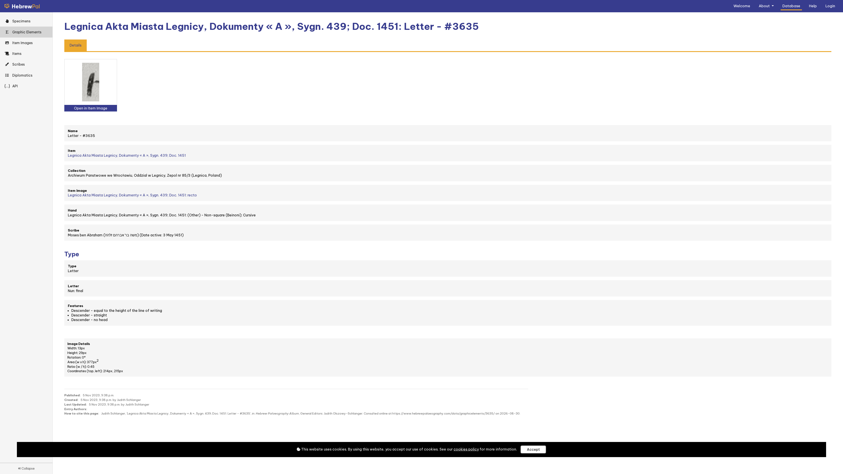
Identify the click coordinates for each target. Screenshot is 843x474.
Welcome (741, 6)
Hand (72, 210)
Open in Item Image (90, 108)
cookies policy (466, 449)
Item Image (77, 191)
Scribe (73, 230)
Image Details (78, 344)
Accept (533, 449)
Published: (72, 395)
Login (830, 6)
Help (813, 6)
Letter (73, 286)
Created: (71, 400)
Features (75, 306)
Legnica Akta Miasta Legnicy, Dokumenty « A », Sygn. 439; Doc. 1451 (127, 155)
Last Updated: (75, 404)
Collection (76, 171)
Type (72, 266)
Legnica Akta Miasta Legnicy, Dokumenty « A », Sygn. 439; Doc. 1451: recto (132, 195)
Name (73, 131)
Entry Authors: (75, 409)
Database (791, 6)
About (765, 6)
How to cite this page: (81, 413)
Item (72, 151)
